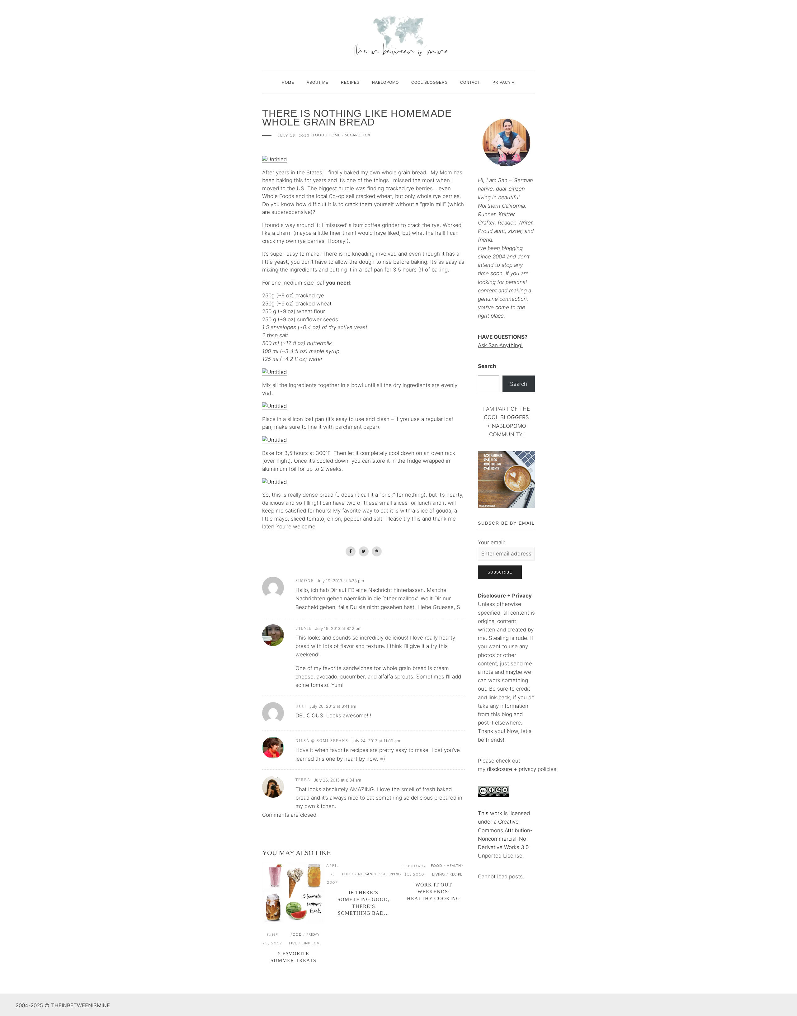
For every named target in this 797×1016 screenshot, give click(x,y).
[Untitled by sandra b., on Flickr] (274, 159)
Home (288, 82)
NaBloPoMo (385, 82)
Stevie (303, 628)
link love (312, 943)
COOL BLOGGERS (429, 82)
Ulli (300, 706)
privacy (528, 769)
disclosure (499, 769)
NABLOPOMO (509, 426)
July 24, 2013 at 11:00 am (375, 740)
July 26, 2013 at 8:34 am (337, 779)
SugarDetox (357, 135)
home (334, 135)
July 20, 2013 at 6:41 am (332, 706)
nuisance (367, 874)
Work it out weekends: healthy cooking (433, 891)
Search (487, 366)
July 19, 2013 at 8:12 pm (338, 628)
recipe (456, 874)
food (318, 135)
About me (317, 82)
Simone (304, 581)
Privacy (502, 82)
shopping (391, 874)
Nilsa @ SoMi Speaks (321, 741)
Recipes (350, 82)
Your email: (491, 542)
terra (303, 780)
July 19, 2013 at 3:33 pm (340, 580)
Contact (470, 82)
